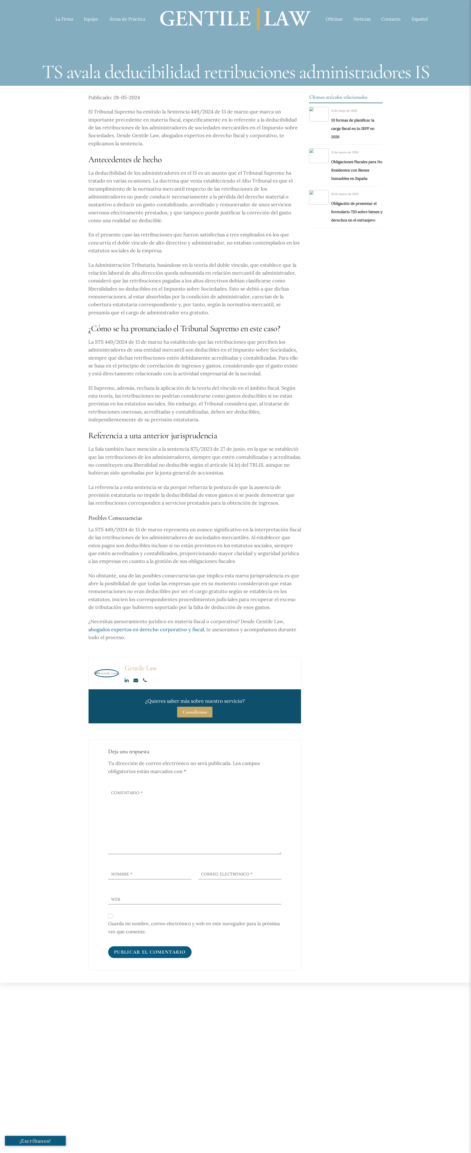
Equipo (91, 19)
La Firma (64, 19)
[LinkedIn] (127, 680)
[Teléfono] (145, 680)
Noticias (361, 19)
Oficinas (334, 19)
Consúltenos (195, 712)
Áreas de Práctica (127, 19)
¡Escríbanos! (35, 1141)
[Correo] (136, 680)
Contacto (391, 19)
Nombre (121, 874)
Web (115, 899)
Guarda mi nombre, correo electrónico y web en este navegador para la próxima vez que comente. (194, 927)
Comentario (127, 792)
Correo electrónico (227, 874)
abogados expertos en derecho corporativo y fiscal (146, 629)
